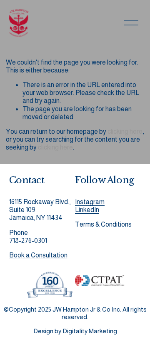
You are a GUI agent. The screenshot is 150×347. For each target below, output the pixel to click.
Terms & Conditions (103, 224)
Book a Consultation (38, 255)
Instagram (90, 201)
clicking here (125, 131)
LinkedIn (87, 209)
